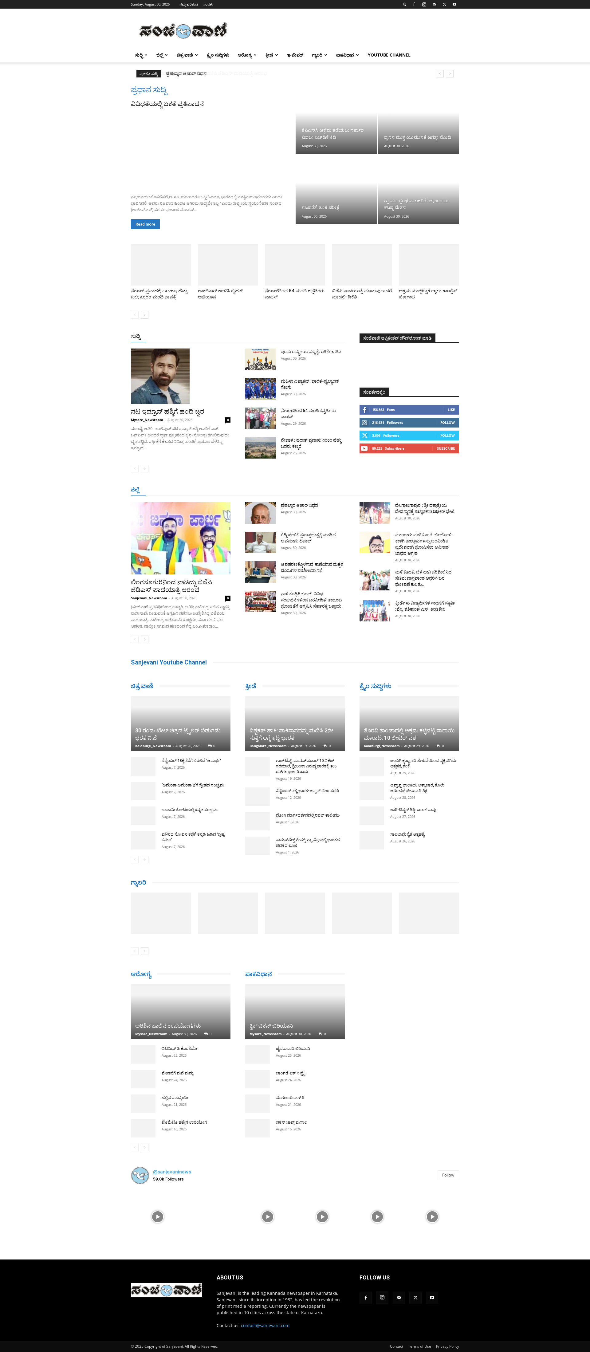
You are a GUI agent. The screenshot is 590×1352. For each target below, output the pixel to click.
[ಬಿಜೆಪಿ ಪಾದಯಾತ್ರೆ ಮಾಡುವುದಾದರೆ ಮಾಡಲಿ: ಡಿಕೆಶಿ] (362, 265)
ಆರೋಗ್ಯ (245, 55)
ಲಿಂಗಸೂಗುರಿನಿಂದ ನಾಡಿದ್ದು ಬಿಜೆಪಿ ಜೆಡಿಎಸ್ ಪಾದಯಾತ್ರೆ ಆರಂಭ (171, 585)
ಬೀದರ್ (427, 490)
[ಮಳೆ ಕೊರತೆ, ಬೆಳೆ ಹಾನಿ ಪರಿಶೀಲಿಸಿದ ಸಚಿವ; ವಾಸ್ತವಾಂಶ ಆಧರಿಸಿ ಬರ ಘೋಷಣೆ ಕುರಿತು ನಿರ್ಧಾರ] (375, 579)
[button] (404, 4)
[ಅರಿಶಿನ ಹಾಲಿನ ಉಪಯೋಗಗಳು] (180, 1003)
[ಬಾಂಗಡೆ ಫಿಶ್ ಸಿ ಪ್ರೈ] (257, 1071)
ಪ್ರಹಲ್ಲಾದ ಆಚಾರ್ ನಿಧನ (299, 505)
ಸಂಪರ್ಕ (208, 4)
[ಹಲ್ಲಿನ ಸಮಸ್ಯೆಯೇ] (143, 1095)
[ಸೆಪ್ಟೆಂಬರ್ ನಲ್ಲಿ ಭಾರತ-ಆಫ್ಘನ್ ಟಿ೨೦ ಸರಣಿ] (257, 796)
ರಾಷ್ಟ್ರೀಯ (296, 336)
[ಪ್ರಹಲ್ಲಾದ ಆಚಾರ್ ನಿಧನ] (260, 513)
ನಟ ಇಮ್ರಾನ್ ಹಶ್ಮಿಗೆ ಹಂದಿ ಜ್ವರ (167, 411)
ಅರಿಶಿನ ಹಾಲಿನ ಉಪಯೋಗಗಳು (168, 1017)
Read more (145, 224)
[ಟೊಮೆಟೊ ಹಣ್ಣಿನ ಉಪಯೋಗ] (143, 1120)
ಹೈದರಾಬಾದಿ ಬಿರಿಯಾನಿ (293, 1040)
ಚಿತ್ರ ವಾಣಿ (185, 55)
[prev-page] (135, 315)
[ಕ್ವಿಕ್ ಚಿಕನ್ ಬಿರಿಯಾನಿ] (295, 1003)
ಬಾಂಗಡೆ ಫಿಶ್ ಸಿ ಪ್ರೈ (290, 1064)
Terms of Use (419, 1338)
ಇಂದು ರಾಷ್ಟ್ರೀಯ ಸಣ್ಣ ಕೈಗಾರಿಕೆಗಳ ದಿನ (311, 351)
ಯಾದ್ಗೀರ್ (407, 490)
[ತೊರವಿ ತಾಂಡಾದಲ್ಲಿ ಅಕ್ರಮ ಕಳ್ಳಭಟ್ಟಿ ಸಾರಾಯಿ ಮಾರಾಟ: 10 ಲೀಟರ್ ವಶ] (409, 723)
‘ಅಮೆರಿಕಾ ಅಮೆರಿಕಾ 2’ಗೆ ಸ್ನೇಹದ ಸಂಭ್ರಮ (193, 762)
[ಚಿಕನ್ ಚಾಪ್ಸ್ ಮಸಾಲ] (257, 1120)
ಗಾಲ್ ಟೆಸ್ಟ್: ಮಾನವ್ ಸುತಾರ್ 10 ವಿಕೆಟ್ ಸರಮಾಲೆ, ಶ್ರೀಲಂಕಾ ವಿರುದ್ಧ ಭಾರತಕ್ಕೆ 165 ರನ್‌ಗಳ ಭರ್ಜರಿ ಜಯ (306, 766)
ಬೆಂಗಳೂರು (161, 490)
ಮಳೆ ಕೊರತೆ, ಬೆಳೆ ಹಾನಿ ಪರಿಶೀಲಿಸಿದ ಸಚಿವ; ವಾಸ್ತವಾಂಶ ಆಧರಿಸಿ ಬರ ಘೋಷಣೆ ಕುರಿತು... (423, 578)
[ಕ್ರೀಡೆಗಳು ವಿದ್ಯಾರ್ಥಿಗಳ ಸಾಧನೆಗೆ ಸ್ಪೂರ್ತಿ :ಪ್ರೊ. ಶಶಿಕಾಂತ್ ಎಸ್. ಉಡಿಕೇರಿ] (375, 610)
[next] (450, 73)
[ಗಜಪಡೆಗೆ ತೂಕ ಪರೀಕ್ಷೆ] (336, 189)
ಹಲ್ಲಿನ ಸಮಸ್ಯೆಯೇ (175, 1089)
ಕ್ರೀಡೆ (269, 55)
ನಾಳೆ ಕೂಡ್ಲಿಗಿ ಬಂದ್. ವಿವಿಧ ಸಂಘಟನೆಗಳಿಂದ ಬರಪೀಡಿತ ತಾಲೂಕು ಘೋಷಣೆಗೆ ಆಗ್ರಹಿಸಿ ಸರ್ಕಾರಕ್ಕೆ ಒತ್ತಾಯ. (312, 600)
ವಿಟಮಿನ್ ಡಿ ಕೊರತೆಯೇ (179, 1040)
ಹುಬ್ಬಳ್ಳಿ (207, 490)
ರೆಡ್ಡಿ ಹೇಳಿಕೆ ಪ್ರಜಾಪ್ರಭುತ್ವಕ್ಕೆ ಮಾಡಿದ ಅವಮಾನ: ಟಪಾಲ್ (218, 73)
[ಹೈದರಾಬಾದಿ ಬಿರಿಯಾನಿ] (257, 1046)
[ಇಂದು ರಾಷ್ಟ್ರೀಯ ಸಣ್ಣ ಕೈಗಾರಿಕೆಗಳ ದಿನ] (260, 359)
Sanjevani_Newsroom (149, 598)
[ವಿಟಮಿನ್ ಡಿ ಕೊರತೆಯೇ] (143, 1046)
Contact (396, 1338)
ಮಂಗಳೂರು (186, 490)
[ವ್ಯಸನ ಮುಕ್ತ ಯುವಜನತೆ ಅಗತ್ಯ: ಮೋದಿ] (418, 119)
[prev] (440, 73)
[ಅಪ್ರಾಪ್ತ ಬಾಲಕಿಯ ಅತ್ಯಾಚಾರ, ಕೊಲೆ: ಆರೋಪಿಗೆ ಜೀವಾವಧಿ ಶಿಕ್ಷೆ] (372, 791)
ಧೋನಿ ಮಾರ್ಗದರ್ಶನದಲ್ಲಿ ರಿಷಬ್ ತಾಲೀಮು (308, 815)
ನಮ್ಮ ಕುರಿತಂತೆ (188, 4)
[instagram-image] (158, 1208)
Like (451, 409)
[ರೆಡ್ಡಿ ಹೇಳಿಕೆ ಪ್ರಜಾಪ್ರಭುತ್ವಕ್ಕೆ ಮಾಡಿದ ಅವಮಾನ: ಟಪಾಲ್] (260, 542)
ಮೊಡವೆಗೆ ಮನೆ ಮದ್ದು (177, 1064)
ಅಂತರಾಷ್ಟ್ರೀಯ (269, 336)
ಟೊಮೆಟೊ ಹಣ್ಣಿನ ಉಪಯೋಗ (184, 1114)
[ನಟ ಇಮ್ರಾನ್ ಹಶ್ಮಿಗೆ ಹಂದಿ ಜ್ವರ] (180, 376)
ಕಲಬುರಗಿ (227, 490)
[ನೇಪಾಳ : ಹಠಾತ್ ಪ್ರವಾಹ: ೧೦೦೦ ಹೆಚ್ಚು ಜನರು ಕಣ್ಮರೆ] (260, 448)
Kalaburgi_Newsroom (153, 723)
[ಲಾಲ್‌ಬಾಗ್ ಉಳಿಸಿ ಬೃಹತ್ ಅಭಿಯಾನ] (228, 265)
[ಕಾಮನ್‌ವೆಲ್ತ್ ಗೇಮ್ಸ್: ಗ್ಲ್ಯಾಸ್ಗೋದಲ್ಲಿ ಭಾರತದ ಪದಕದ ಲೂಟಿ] (257, 846)
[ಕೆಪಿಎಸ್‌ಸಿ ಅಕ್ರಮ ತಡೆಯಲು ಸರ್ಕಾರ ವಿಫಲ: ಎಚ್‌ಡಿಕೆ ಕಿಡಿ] (336, 119)
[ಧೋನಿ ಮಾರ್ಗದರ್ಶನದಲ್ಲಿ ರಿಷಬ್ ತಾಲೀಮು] (257, 821)
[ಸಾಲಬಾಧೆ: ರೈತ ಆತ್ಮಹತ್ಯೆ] (372, 840)
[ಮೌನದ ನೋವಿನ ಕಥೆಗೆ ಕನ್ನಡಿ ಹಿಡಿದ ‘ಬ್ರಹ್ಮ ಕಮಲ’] (143, 817)
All (249, 336)
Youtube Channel (389, 55)
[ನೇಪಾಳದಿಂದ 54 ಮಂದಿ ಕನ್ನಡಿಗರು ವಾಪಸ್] (295, 265)
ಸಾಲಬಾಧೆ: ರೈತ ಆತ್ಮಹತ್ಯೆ (407, 834)
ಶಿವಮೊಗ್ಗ (361, 490)
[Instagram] (424, 4)
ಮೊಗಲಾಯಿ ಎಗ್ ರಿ (290, 1089)
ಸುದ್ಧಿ (139, 55)
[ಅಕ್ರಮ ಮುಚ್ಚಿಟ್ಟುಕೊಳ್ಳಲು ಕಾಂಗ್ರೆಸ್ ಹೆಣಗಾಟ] (429, 265)
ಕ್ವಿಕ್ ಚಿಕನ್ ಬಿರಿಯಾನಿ (271, 1017)
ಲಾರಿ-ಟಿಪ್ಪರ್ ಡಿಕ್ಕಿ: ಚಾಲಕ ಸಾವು (413, 809)
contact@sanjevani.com (265, 1317)
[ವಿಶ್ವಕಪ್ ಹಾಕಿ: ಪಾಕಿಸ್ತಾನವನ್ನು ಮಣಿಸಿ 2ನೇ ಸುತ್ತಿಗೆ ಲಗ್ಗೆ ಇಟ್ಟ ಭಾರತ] (295, 723)
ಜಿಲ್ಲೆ (159, 55)
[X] (444, 4)
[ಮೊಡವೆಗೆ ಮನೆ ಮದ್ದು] (143, 1071)
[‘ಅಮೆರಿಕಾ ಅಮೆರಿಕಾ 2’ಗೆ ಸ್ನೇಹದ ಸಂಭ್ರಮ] (143, 768)
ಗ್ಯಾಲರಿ (317, 55)
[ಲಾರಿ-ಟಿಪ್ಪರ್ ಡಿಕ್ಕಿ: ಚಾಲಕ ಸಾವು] (372, 815)
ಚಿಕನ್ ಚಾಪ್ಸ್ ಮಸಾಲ (291, 1114)
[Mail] (434, 4)
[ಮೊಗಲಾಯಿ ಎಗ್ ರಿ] (257, 1095)
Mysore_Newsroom (147, 419)
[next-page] (144, 315)
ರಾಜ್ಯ (314, 336)
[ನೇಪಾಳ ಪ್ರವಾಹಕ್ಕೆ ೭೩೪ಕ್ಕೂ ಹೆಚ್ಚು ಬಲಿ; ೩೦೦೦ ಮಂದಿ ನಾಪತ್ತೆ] (161, 265)
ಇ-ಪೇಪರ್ (295, 55)
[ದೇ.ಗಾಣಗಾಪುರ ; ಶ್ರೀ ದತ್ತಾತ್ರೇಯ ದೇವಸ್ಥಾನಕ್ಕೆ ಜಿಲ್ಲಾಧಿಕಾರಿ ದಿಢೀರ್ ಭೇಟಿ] (375, 513)
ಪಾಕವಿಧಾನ (345, 55)
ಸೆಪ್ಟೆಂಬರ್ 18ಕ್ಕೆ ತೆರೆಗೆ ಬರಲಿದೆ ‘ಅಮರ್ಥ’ (191, 737)
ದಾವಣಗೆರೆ (314, 490)
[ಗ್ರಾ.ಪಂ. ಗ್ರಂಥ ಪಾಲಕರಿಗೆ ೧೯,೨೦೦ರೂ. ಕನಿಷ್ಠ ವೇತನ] (418, 189)
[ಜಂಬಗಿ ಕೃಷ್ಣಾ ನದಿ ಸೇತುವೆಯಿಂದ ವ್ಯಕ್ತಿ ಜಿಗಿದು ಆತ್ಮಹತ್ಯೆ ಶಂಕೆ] (372, 766)
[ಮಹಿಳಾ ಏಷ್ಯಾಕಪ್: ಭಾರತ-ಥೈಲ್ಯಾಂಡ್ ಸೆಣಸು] (260, 389)
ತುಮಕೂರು (338, 490)
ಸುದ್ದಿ (135, 336)
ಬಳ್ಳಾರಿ (247, 490)
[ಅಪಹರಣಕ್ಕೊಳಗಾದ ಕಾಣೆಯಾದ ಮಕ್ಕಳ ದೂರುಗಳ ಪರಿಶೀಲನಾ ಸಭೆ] (260, 572)
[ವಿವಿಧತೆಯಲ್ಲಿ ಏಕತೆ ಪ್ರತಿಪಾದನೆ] (212, 149)
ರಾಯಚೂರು (268, 490)
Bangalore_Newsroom (268, 745)
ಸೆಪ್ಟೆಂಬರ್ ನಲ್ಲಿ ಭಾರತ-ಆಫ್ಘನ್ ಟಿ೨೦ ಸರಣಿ (307, 790)
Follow (447, 422)
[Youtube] (454, 4)
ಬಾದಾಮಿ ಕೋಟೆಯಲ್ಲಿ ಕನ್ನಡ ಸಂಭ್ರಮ (190, 787)
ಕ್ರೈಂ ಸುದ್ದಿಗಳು (218, 55)
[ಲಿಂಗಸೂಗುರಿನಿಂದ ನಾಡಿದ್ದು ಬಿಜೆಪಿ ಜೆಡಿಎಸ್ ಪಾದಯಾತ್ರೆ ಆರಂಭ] (180, 538)
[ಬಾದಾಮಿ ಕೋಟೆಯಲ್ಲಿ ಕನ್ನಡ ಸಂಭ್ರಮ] (143, 793)
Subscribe (446, 448)
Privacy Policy (447, 1338)
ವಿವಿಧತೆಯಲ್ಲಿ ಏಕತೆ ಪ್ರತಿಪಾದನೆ (167, 104)
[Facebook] (414, 4)
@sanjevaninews (172, 1163)
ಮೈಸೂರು (292, 490)
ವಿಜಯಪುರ (383, 490)
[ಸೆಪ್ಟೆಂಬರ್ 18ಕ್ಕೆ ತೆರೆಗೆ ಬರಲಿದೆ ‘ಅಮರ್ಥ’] (143, 744)
